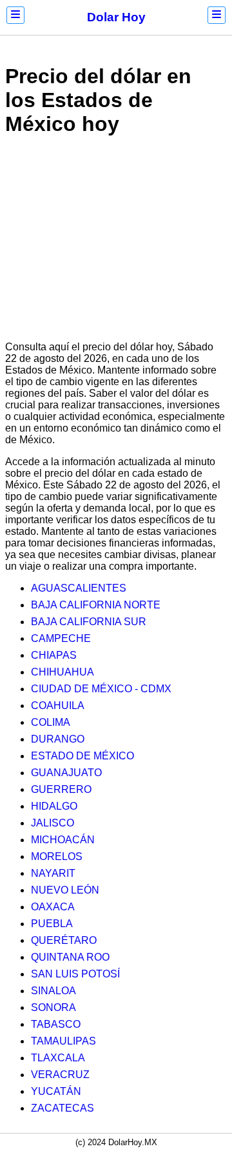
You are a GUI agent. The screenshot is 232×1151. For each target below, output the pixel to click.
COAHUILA (57, 705)
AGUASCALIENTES (78, 588)
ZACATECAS (62, 1108)
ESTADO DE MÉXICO (82, 755)
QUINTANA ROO (70, 957)
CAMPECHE (61, 638)
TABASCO (56, 1024)
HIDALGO (54, 806)
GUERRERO (61, 789)
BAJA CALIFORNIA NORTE (95, 604)
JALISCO (52, 822)
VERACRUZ (60, 1074)
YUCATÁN (56, 1091)
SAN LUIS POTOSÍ (75, 973)
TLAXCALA (58, 1057)
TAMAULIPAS (63, 1041)
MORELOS (56, 856)
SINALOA (53, 990)
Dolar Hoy (116, 17)
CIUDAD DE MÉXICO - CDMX (101, 688)
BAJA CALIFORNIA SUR (88, 621)
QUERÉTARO (64, 940)
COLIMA (50, 722)
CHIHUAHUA (62, 671)
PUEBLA (52, 923)
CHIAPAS (54, 655)
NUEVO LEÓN (65, 890)
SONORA (53, 1007)
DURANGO (57, 739)
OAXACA (53, 906)
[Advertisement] (116, 240)
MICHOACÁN (63, 839)
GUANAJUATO (66, 772)
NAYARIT (53, 873)
